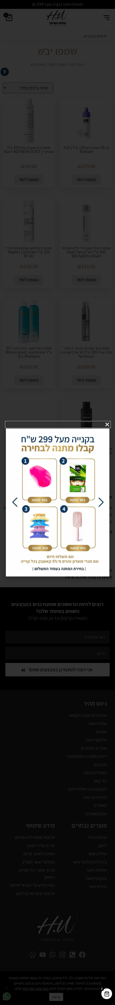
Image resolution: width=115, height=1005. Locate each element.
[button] (58, 424)
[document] (57, 502)
